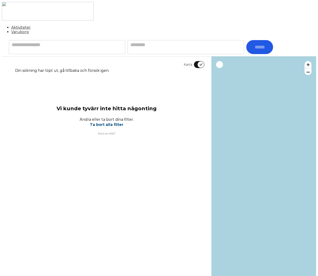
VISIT (112, 133)
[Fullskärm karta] (219, 64)
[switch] (196, 64)
